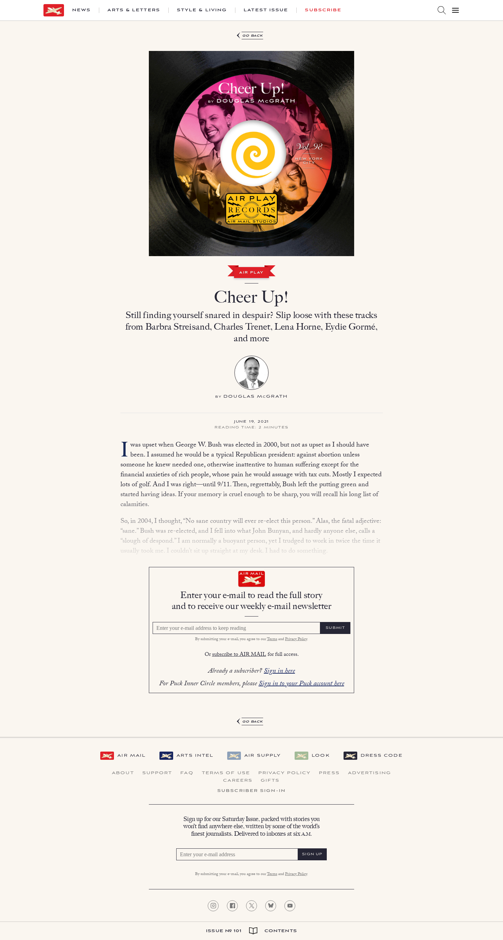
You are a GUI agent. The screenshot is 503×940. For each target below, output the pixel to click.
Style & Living (202, 10)
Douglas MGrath (255, 396)
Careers (238, 780)
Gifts (270, 780)
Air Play (251, 273)
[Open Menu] (455, 10)
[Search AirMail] (442, 10)
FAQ (186, 773)
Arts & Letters (133, 10)
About (123, 773)
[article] (251, 379)
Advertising (369, 773)
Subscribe (323, 10)
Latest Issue (266, 10)
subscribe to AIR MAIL (239, 655)
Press (329, 773)
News (81, 10)
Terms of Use (226, 773)
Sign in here (279, 671)
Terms (272, 639)
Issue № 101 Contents (251, 931)
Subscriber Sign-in (251, 791)
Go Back (252, 36)
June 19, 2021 (251, 422)
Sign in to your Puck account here (301, 684)
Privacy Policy (296, 639)
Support (157, 773)
